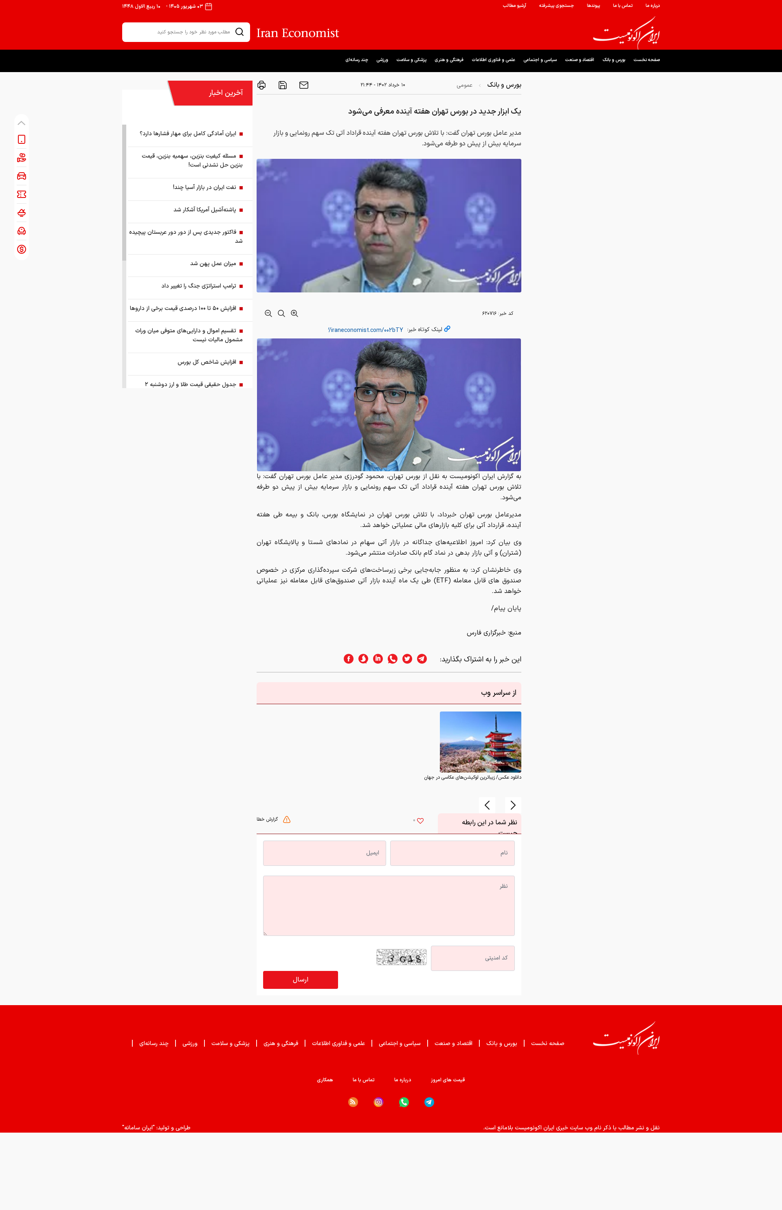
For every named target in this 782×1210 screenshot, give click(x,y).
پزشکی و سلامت (411, 60)
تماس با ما (623, 5)
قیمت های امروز (448, 1080)
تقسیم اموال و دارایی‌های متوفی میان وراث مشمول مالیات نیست (189, 335)
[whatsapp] (390, 659)
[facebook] (346, 659)
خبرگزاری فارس (486, 633)
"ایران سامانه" (138, 1128)
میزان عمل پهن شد (213, 263)
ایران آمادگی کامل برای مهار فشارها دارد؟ (188, 134)
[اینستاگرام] (378, 1102)
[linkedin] (375, 659)
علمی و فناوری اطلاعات (493, 60)
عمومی (464, 85)
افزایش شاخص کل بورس (207, 362)
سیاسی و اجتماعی (540, 60)
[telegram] (426, 659)
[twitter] (405, 659)
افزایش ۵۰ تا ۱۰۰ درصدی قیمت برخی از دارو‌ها (183, 308)
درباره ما (653, 5)
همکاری (325, 1080)
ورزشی (382, 60)
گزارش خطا (268, 819)
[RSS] (353, 1102)
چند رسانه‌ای (356, 60)
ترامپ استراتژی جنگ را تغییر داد (198, 286)
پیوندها (593, 5)
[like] (420, 822)
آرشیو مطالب (514, 5)
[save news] (281, 85)
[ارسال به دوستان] (303, 85)
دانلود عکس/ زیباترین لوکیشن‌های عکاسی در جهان (472, 777)
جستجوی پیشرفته (556, 5)
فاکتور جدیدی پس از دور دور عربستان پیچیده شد (186, 237)
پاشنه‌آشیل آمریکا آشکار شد (205, 210)
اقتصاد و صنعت (579, 60)
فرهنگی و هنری (449, 60)
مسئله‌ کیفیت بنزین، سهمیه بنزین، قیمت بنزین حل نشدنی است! (192, 160)
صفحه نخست (646, 60)
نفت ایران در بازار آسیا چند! (204, 187)
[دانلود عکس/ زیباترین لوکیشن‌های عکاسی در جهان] (480, 742)
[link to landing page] (626, 33)
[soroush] (361, 659)
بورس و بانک (613, 60)
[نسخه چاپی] (261, 85)
